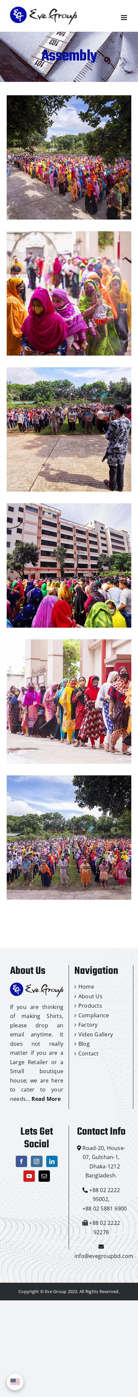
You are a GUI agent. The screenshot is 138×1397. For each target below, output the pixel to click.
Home (86, 986)
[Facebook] (21, 1161)
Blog (84, 1043)
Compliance (93, 1015)
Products (90, 1005)
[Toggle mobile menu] (124, 17)
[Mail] (44, 1176)
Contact (88, 1053)
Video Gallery (95, 1034)
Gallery (69, 157)
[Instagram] (36, 1161)
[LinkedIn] (52, 1161)
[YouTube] (29, 1176)
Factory (88, 1024)
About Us (90, 996)
